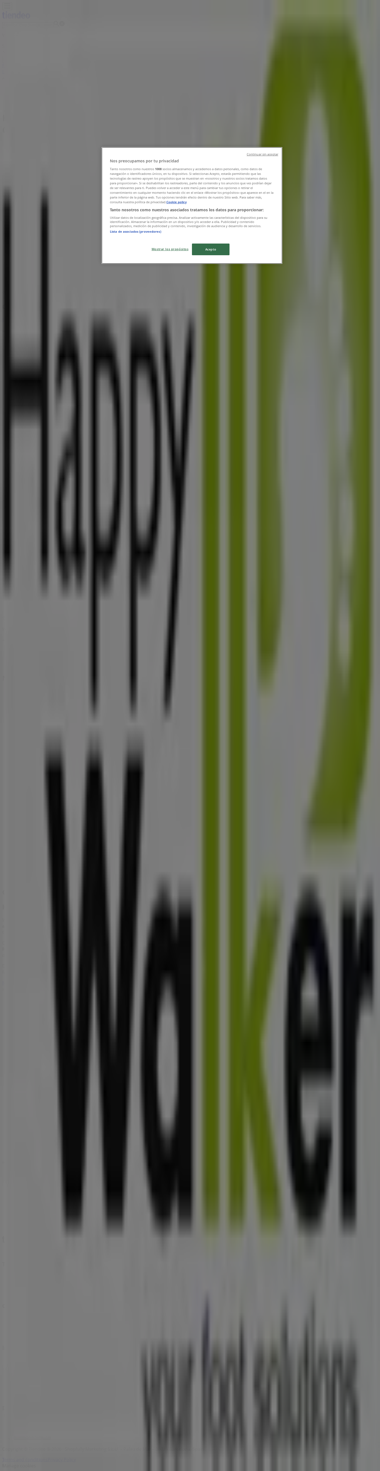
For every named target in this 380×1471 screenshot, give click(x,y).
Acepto (210, 249)
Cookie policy (176, 202)
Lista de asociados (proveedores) (135, 231)
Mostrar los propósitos (170, 249)
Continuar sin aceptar (262, 154)
